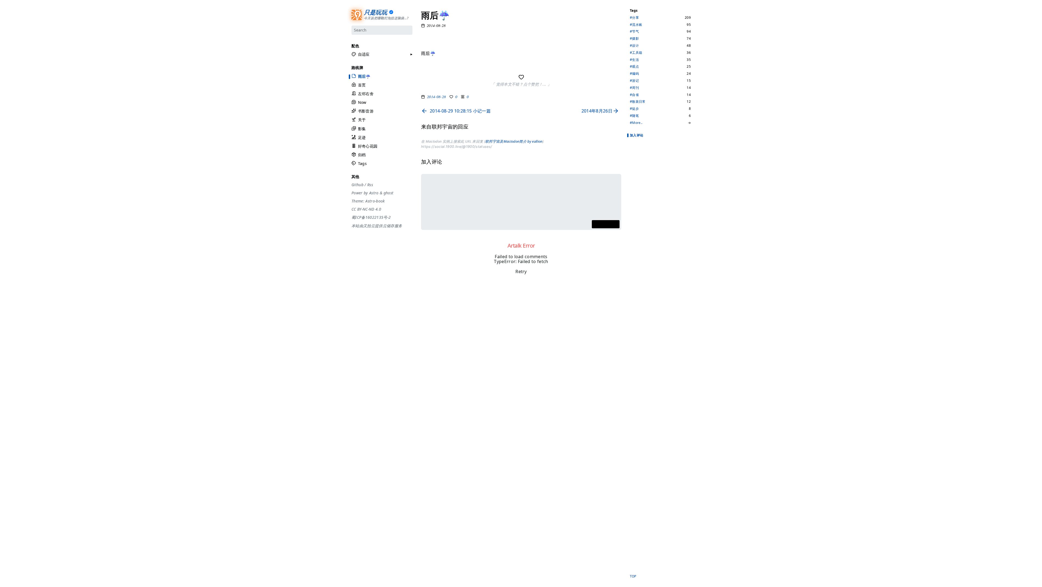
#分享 (634, 18)
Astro (373, 193)
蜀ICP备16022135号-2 (371, 217)
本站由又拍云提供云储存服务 (377, 226)
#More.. (636, 123)
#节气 (634, 31)
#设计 (634, 46)
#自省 (634, 95)
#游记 (634, 81)
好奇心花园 (367, 146)
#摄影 (634, 38)
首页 (362, 85)
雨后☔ (364, 76)
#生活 (634, 60)
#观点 (634, 66)
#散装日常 (638, 102)
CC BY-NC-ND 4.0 (366, 209)
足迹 (362, 137)
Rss (370, 185)
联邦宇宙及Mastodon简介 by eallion (513, 141)
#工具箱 (636, 53)
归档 (362, 154)
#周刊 (634, 88)
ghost (388, 193)
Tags (362, 163)
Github (357, 185)
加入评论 (636, 135)
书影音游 (365, 111)
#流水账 (636, 25)
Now (362, 102)
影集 (362, 128)
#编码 (634, 74)
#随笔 (634, 116)
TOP (633, 576)
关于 (362, 119)
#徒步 (634, 109)
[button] (361, 54)
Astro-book (375, 201)
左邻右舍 (365, 93)
